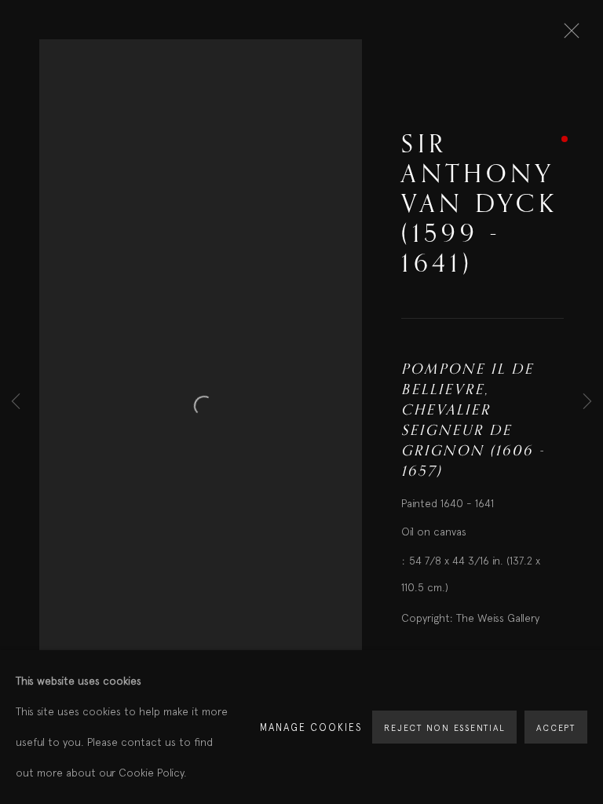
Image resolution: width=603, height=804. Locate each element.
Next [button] (587, 402)
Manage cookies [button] (311, 727)
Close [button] (567, 35)
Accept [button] (556, 728)
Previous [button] (15, 402)
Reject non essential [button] (444, 728)
